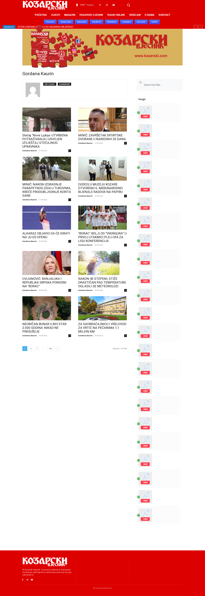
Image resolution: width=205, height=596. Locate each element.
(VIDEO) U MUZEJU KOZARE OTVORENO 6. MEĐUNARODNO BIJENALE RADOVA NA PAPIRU (100, 188)
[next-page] (57, 348)
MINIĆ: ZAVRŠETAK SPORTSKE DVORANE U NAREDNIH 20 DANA (102, 137)
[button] (128, 5)
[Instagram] (106, 5)
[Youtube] (113, 5)
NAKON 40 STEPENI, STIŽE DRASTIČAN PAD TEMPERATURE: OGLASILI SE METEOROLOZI (102, 282)
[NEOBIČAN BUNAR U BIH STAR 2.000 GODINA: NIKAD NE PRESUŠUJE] (46, 308)
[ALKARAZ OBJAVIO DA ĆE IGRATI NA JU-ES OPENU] (46, 218)
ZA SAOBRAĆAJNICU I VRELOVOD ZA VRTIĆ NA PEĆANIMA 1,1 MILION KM (102, 327)
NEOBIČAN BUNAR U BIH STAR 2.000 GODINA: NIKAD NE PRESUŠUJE (44, 327)
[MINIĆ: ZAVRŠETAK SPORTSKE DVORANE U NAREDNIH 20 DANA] (102, 120)
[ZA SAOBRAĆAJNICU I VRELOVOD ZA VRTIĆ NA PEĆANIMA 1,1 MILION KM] (102, 308)
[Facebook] (100, 5)
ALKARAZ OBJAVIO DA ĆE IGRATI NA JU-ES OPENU (46, 235)
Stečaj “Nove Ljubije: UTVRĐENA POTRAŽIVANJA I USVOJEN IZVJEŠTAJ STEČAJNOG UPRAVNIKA (45, 141)
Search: (147, 85)
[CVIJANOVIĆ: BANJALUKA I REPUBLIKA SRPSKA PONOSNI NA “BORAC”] (46, 263)
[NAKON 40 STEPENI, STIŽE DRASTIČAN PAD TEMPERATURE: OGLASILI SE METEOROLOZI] (102, 263)
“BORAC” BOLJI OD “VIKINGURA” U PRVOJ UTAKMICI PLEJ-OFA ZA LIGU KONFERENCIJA (102, 237)
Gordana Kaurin (29, 150)
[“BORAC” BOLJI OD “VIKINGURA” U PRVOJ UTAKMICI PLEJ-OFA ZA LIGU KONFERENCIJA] (102, 218)
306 (50, 348)
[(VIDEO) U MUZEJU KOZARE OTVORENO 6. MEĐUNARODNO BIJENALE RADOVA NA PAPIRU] (102, 169)
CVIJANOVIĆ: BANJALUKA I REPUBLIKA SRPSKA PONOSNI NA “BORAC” (44, 282)
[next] (200, 27)
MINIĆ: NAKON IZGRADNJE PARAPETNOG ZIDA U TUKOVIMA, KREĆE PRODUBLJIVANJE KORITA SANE (46, 190)
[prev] (195, 27)
